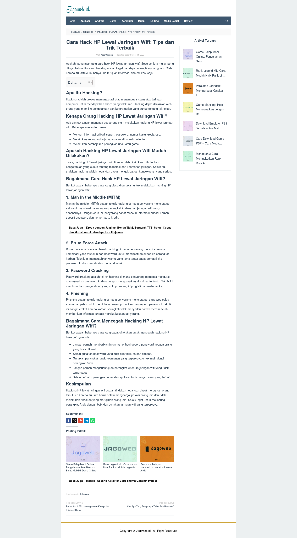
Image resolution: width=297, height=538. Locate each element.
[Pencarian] (226, 21)
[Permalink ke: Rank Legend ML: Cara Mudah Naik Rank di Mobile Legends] (120, 449)
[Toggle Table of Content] (88, 82)
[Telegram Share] (86, 420)
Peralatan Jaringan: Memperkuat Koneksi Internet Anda (156, 467)
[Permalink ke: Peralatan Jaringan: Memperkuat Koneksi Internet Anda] (157, 449)
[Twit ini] (74, 420)
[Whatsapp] (92, 420)
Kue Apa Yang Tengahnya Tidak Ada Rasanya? (150, 504)
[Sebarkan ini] (68, 420)
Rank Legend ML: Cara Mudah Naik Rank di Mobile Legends (120, 465)
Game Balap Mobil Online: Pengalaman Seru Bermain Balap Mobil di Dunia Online (81, 467)
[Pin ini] (80, 420)
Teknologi (84, 494)
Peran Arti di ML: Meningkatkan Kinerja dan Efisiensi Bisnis (87, 506)
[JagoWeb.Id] (78, 9)
